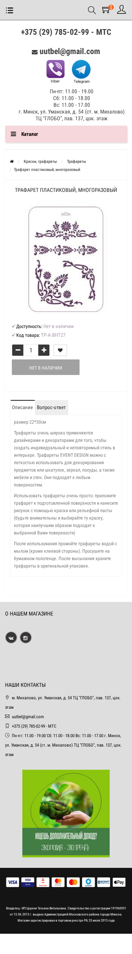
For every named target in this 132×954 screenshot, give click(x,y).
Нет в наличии (45, 368)
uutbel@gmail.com (70, 51)
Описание (22, 407)
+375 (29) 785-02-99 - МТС (66, 32)
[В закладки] (60, 350)
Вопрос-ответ (51, 407)
